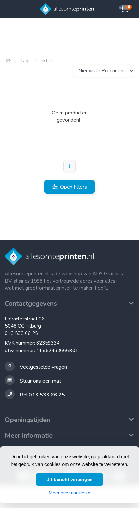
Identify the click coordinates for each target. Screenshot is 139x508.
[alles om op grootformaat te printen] (69, 9)
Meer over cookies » (70, 492)
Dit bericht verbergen (69, 479)
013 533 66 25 (21, 333)
